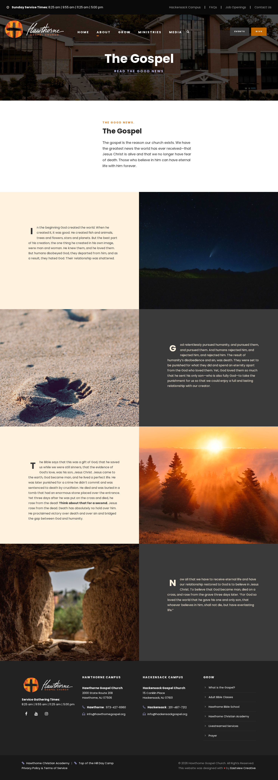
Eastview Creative (243, 768)
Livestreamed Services (223, 726)
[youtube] (36, 714)
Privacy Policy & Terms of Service (45, 768)
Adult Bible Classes (221, 697)
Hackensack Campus (185, 7)
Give (258, 31)
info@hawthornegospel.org (106, 714)
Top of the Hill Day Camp (96, 763)
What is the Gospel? (222, 687)
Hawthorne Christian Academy (229, 716)
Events (239, 31)
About (104, 32)
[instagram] (46, 714)
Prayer (213, 736)
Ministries (150, 32)
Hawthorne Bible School (224, 707)
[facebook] (26, 714)
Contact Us (263, 7)
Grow (124, 32)
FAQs (213, 7)
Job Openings (235, 7)
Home (83, 32)
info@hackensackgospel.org (167, 714)
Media (175, 32)
